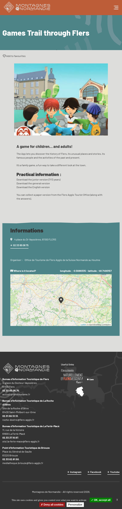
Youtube (115, 471)
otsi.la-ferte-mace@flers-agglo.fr (21, 441)
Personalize (75, 504)
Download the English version (33, 187)
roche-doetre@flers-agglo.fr (18, 419)
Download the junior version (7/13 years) (38, 179)
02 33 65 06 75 (20, 245)
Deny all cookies (53, 504)
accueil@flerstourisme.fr (16, 394)
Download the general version (33, 183)
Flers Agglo (67, 370)
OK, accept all (101, 500)
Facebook (95, 471)
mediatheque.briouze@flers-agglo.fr (22, 462)
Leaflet (83, 324)
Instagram (75, 471)
